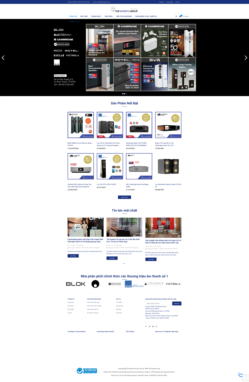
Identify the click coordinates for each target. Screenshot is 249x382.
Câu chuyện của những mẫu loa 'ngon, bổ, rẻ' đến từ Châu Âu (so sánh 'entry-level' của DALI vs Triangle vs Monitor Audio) (163, 241)
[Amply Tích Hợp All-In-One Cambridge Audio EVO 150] (168, 125)
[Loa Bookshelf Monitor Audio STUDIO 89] (168, 166)
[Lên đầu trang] (246, 376)
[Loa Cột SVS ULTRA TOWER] (110, 166)
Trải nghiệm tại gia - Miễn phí (146, 16)
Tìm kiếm (119, 302)
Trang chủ (73, 16)
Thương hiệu (96, 16)
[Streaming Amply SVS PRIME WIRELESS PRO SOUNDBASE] (139, 125)
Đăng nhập (119, 306)
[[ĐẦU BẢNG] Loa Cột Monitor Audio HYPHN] (81, 125)
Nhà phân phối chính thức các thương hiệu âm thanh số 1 (124, 276)
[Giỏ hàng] (179, 16)
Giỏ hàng (119, 313)
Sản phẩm (108, 16)
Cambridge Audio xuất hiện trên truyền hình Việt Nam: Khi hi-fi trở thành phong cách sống (85, 240)
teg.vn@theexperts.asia (103, 2)
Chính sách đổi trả (92, 309)
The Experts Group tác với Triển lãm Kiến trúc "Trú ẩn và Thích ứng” (123, 240)
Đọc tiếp (73, 256)
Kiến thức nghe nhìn (124, 16)
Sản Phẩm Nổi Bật (124, 103)
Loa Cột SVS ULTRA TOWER (106, 184)
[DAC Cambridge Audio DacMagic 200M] (139, 166)
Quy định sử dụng (92, 313)
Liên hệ (177, 2)
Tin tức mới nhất (124, 210)
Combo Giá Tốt (74, 21)
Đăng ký (118, 309)
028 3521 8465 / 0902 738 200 (81, 2)
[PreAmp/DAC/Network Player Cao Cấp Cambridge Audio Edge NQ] (81, 166)
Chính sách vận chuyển (94, 306)
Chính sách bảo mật (93, 302)
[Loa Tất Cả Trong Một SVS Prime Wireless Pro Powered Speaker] (110, 125)
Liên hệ (70, 313)
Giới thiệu (84, 16)
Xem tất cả (124, 197)
